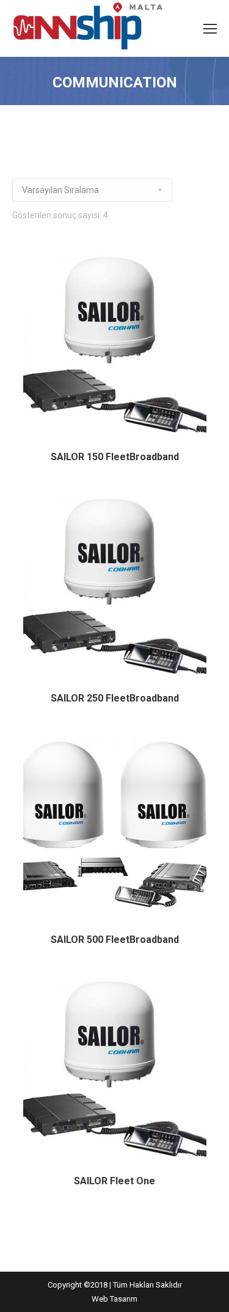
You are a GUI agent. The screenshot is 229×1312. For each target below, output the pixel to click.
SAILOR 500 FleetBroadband (115, 939)
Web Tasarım (114, 1298)
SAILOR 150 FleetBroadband (115, 457)
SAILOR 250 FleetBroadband (115, 698)
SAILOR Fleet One (114, 1181)
